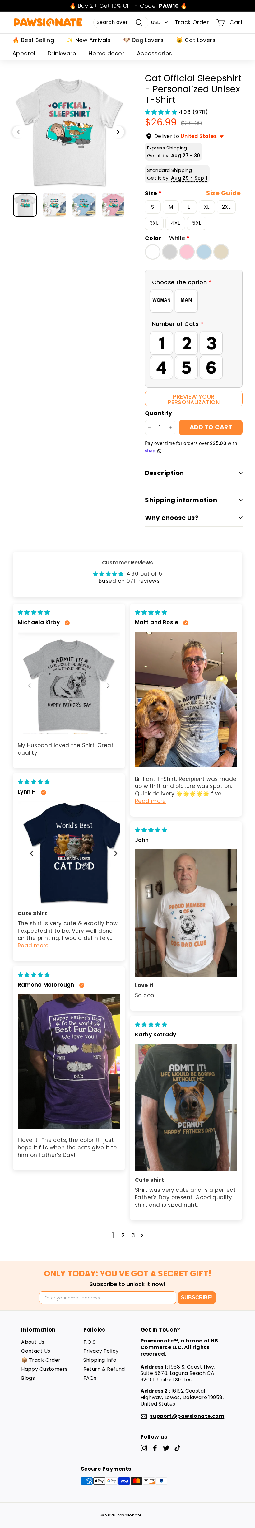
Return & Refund (104, 1369)
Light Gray (169, 251)
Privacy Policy (101, 1351)
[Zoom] (68, 132)
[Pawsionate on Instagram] (144, 1448)
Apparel (23, 53)
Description (164, 473)
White (152, 251)
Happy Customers (44, 1369)
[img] (34, 612)
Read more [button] (150, 801)
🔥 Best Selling (33, 40)
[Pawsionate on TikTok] (177, 1448)
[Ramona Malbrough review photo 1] (69, 1061)
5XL (196, 223)
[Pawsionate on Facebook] (155, 1448)
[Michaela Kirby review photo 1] (69, 682)
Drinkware (62, 53)
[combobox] (121, 22)
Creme (221, 251)
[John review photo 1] (186, 913)
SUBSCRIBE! (197, 1297)
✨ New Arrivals (89, 40)
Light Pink (186, 251)
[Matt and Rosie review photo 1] (186, 699)
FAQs (90, 1378)
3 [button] (133, 1235)
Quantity (158, 413)
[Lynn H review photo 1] (69, 853)
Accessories (154, 53)
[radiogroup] (194, 301)
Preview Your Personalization (194, 399)
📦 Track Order (41, 1360)
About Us (32, 1342)
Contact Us (35, 1351)
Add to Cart (211, 427)
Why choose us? (171, 517)
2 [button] (123, 1235)
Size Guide (223, 193)
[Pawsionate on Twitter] (166, 1448)
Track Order (192, 22)
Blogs (28, 1378)
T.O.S (89, 1342)
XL (207, 206)
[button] (162, 112)
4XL (175, 223)
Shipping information (181, 500)
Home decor (106, 53)
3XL (154, 223)
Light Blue (204, 251)
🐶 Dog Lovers (143, 40)
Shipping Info (100, 1360)
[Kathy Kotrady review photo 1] (186, 1108)
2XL (226, 206)
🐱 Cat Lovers (196, 40)
